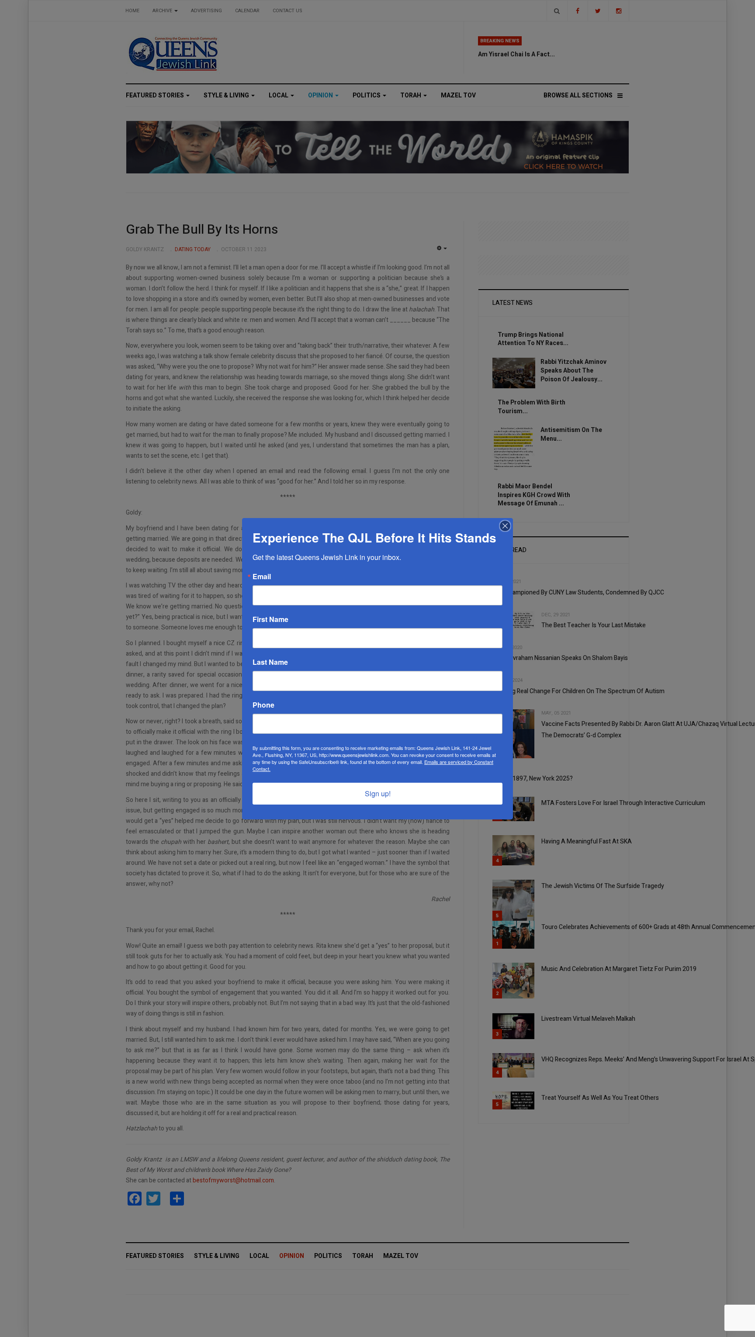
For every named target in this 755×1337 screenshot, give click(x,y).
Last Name (270, 662)
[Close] (505, 526)
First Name (270, 619)
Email (262, 576)
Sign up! (378, 793)
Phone (263, 704)
